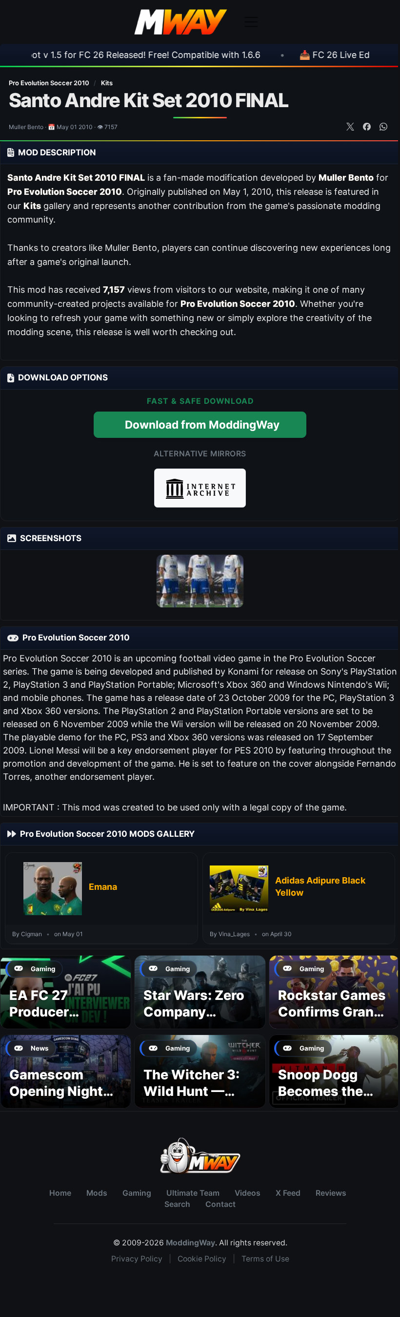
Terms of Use (265, 1258)
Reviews (331, 1193)
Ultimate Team (193, 1193)
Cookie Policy (202, 1258)
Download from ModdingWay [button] (202, 424)
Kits (107, 83)
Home (60, 1193)
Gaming (136, 1193)
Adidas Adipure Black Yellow (320, 886)
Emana (103, 887)
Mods (96, 1193)
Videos (247, 1193)
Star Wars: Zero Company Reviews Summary (193, 1020)
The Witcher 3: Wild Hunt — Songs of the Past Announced (197, 1099)
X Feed (288, 1193)
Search (177, 1204)
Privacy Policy (136, 1258)
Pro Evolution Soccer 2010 (50, 83)
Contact (220, 1204)
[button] (200, 488)
